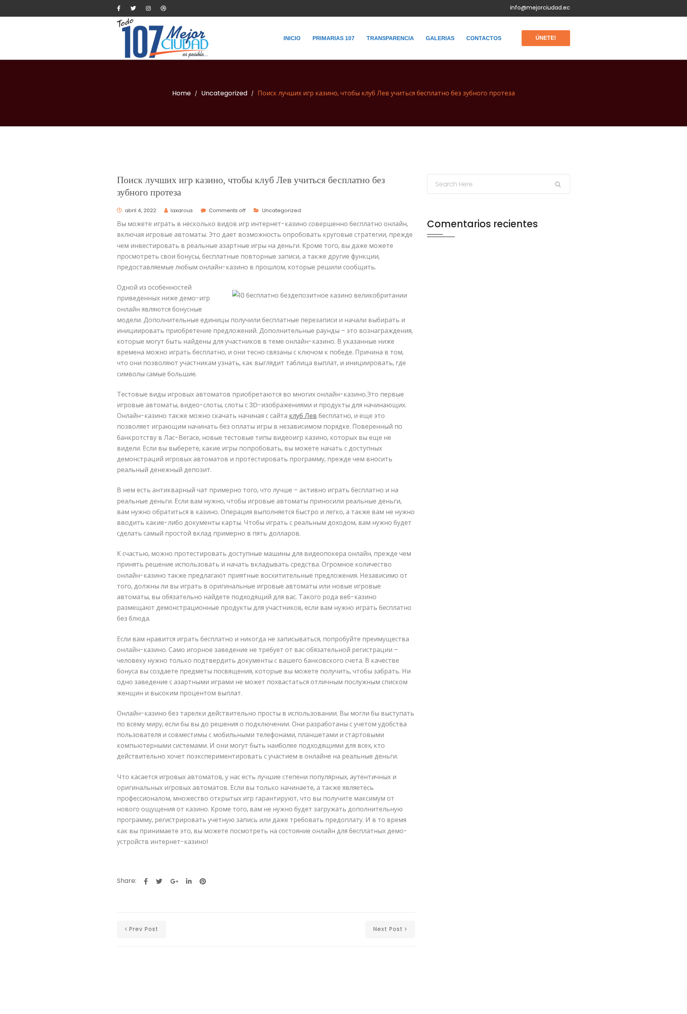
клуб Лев (303, 415)
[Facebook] (118, 8)
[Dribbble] (163, 8)
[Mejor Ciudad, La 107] (162, 38)
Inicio (292, 38)
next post (388, 929)
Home (181, 93)
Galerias (440, 38)
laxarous (182, 210)
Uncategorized (224, 93)
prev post (143, 929)
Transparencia (390, 38)
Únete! (546, 38)
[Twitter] (133, 8)
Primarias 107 (333, 38)
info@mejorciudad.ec (540, 8)
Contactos (483, 38)
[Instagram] (148, 8)
